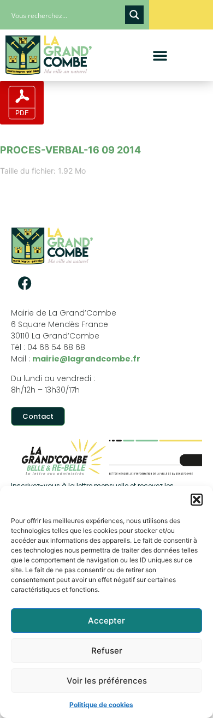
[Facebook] (24, 282)
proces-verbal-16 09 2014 (70, 150)
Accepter (106, 620)
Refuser (106, 650)
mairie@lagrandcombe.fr (86, 358)
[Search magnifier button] (134, 14)
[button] (196, 499)
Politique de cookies (101, 705)
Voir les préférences (107, 680)
